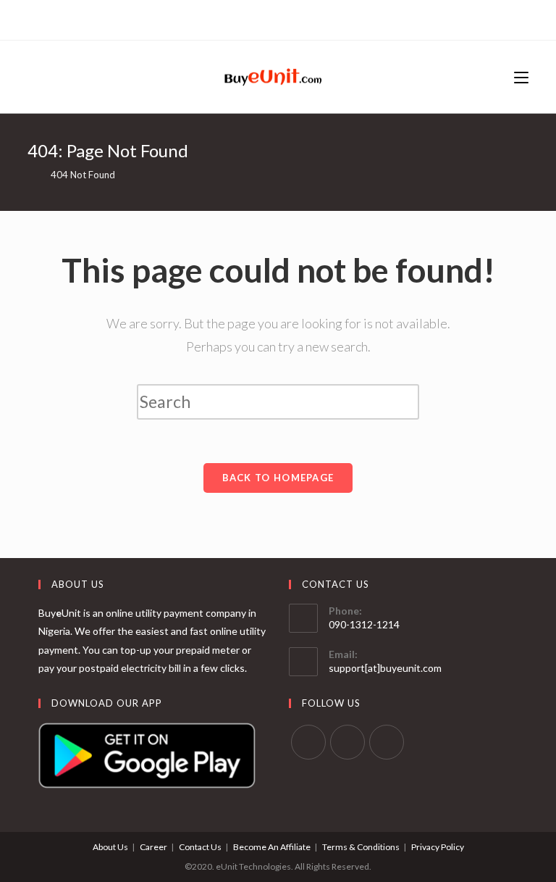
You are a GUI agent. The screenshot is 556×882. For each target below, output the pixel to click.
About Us (110, 846)
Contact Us (200, 846)
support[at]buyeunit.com (385, 668)
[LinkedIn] (293, 18)
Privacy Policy (437, 846)
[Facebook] (276, 18)
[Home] (31, 174)
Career (153, 846)
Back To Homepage (278, 477)
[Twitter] (262, 18)
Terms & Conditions (361, 846)
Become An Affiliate (272, 846)
